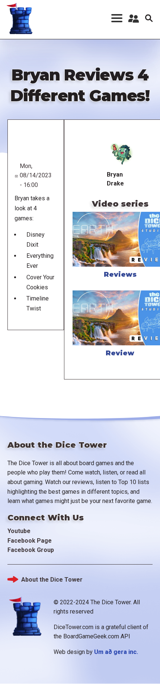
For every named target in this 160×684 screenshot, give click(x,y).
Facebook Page (29, 540)
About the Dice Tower (52, 579)
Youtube (19, 531)
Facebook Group (30, 549)
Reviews (120, 274)
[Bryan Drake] (120, 154)
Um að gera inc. (116, 651)
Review (120, 353)
